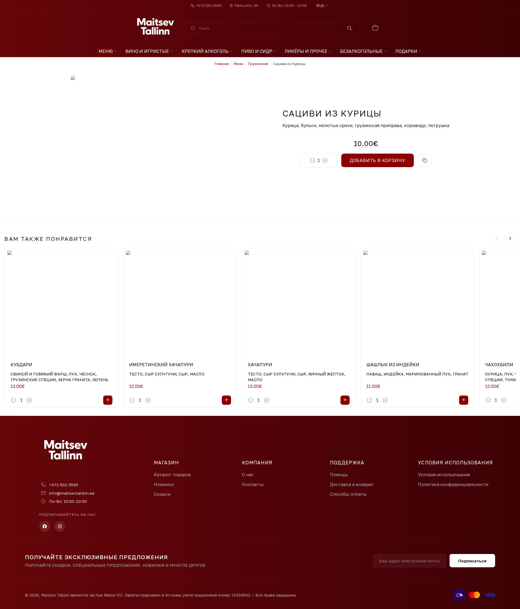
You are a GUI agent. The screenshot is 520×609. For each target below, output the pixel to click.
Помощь (339, 474)
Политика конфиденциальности (453, 484)
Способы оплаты (348, 494)
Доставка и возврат (352, 484)
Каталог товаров (172, 474)
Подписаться (472, 560)
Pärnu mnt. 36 (246, 5)
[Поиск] (350, 28)
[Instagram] (59, 526)
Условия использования (444, 474)
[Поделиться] (424, 160)
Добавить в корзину (377, 160)
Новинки (164, 484)
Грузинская (258, 63)
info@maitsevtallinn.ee (72, 493)
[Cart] (375, 28)
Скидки (162, 494)
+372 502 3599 (209, 5)
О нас (247, 474)
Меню (106, 51)
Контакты (253, 484)
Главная (221, 63)
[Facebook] (44, 526)
